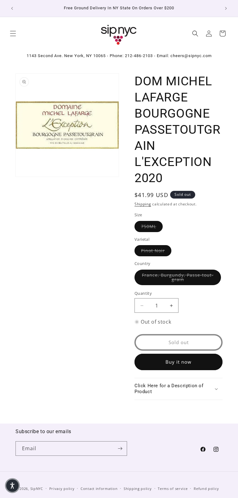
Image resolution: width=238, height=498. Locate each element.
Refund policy (206, 488)
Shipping (142, 204)
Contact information (99, 488)
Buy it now (178, 362)
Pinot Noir (156, 250)
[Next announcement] (226, 8)
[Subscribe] (120, 448)
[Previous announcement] (12, 8)
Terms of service (172, 488)
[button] (13, 33)
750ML (152, 226)
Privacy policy (62, 488)
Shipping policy (138, 488)
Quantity (143, 293)
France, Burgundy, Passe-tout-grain (181, 277)
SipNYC (36, 488)
